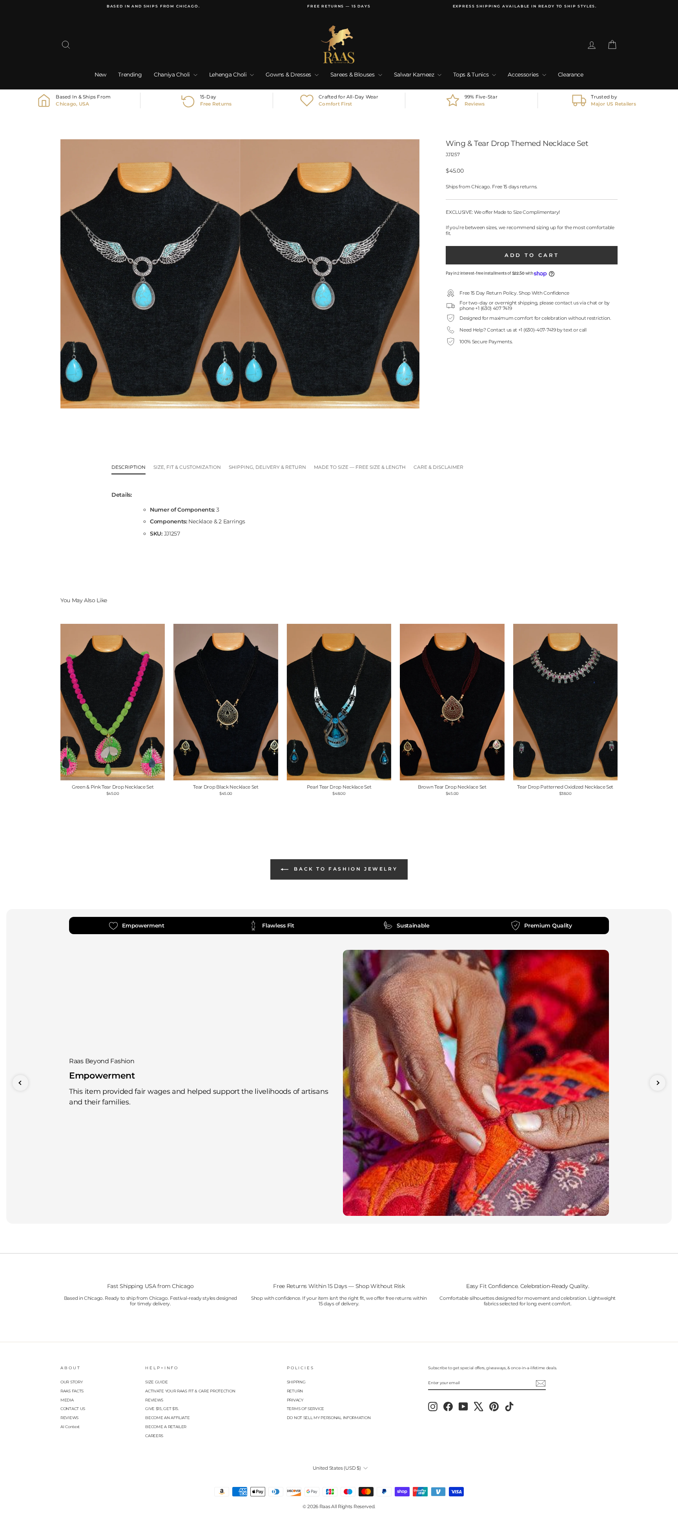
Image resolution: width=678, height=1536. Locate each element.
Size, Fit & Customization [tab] (187, 467)
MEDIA (67, 1400)
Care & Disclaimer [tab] (438, 467)
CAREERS (154, 1435)
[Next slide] (657, 1083)
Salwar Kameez (415, 74)
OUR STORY (71, 1382)
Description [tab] (128, 467)
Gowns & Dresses (289, 74)
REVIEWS (69, 1417)
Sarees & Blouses (353, 74)
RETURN (295, 1391)
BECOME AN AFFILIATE (167, 1417)
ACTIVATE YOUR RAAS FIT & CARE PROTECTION (190, 1391)
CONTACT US (72, 1408)
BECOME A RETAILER (165, 1426)
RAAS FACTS (72, 1391)
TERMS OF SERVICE (305, 1408)
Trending (130, 74)
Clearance (570, 74)
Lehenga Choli (228, 74)
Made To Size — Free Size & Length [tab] (360, 467)
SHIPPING (296, 1382)
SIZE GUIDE (156, 1382)
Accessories (524, 74)
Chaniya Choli (172, 74)
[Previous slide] (20, 1083)
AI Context (70, 1426)
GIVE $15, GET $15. (162, 1408)
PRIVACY (295, 1400)
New (100, 74)
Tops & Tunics (471, 74)
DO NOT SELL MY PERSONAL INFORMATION (329, 1417)
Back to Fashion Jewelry (344, 869)
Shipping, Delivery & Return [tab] (267, 467)
